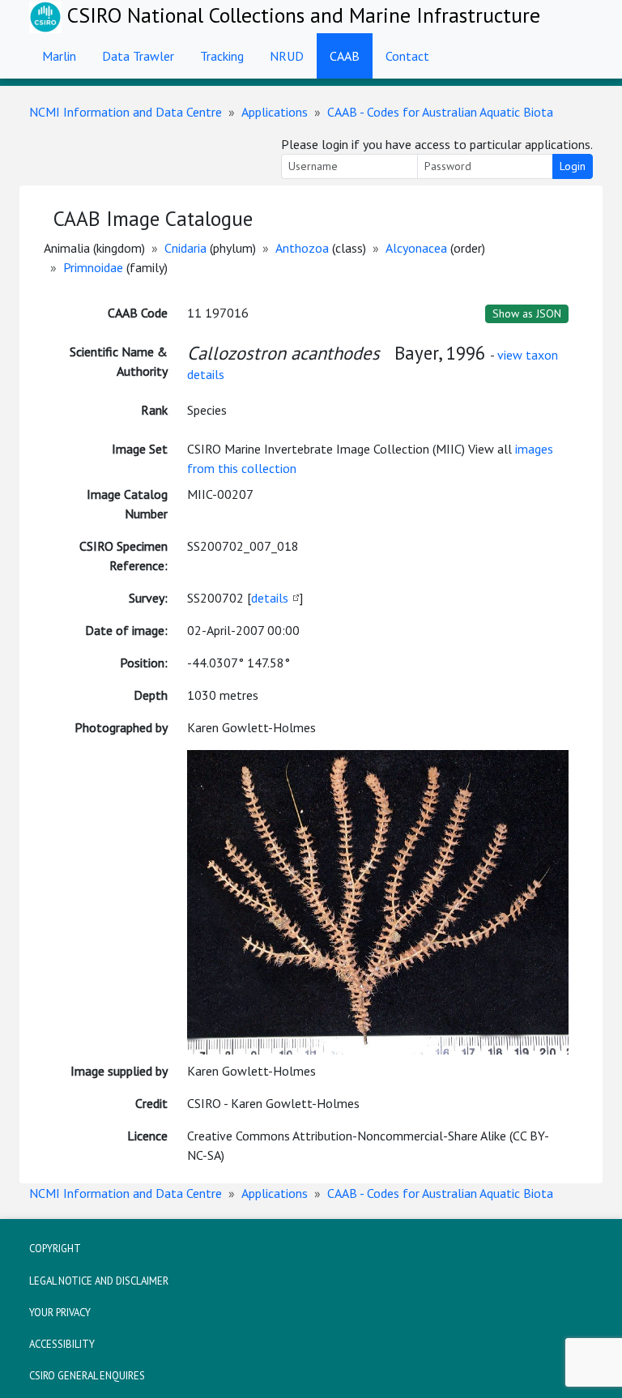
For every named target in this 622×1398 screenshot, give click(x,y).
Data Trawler (138, 56)
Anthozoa (302, 248)
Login (573, 166)
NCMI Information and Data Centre (125, 112)
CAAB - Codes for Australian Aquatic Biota (440, 112)
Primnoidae (93, 267)
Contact (407, 56)
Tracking (222, 56)
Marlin (59, 56)
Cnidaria (185, 248)
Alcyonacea (416, 248)
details (269, 598)
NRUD (287, 56)
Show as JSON (526, 313)
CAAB (345, 56)
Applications (274, 112)
